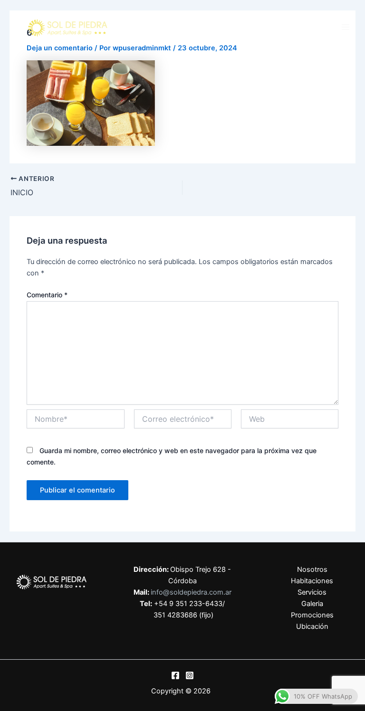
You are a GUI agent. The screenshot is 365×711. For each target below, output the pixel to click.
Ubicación (312, 626)
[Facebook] (175, 675)
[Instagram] (189, 675)
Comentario (47, 295)
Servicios (312, 592)
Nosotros (312, 569)
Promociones (312, 615)
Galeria (312, 603)
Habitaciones (312, 581)
